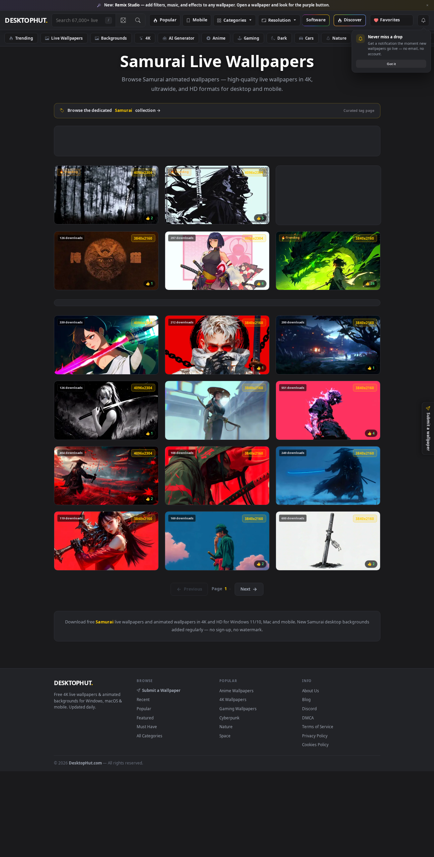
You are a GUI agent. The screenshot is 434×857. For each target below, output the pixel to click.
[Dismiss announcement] (427, 5)
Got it (391, 64)
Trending (24, 38)
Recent (143, 699)
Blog (306, 699)
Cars (309, 38)
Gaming (251, 38)
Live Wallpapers (67, 38)
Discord (309, 708)
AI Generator (181, 38)
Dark (282, 38)
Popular (168, 20)
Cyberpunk (229, 717)
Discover (353, 20)
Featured (145, 717)
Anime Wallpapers (236, 690)
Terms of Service (317, 726)
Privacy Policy (315, 735)
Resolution (279, 20)
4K (148, 38)
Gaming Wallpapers (238, 708)
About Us (310, 690)
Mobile (200, 20)
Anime (219, 38)
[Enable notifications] (423, 20)
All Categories (149, 735)
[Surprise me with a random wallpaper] (123, 20)
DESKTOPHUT (73, 683)
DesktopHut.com (85, 762)
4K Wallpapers (232, 699)
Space (225, 735)
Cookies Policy (315, 744)
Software (316, 20)
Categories (234, 20)
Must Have (147, 726)
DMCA (308, 717)
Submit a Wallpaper (161, 690)
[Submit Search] (138, 20)
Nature (339, 38)
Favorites (393, 20)
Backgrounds (114, 38)
